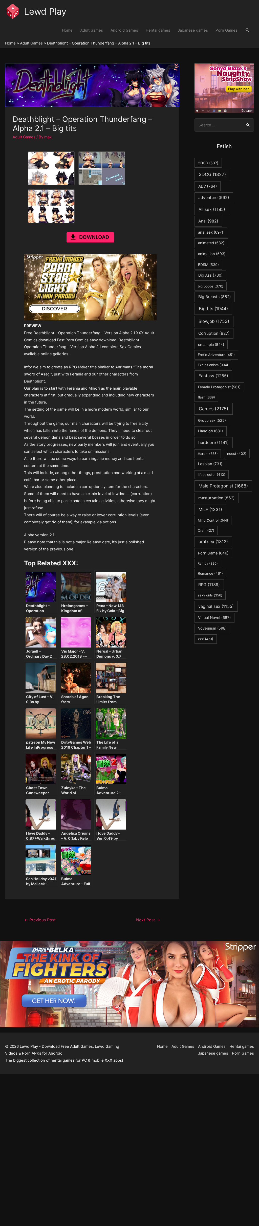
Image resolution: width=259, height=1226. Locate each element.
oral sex (213, 541)
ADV (207, 186)
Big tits (213, 308)
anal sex (210, 232)
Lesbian (210, 463)
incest (236, 454)
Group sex (212, 420)
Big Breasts (214, 296)
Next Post (148, 920)
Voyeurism (212, 628)
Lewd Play (45, 11)
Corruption (214, 333)
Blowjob (214, 321)
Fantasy (213, 375)
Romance (210, 573)
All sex (212, 209)
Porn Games (226, 30)
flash (206, 397)
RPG (209, 584)
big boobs (210, 286)
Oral (206, 530)
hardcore (213, 442)
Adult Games (91, 30)
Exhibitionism (213, 365)
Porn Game (213, 553)
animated (211, 243)
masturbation (216, 498)
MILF (210, 509)
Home (67, 30)
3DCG (212, 174)
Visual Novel (214, 617)
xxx (205, 639)
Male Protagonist (223, 485)
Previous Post (40, 920)
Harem (208, 454)
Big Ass (210, 275)
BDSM (208, 264)
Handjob (210, 431)
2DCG (208, 163)
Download (94, 237)
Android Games (124, 30)
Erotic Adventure (216, 355)
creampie (211, 344)
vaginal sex (216, 606)
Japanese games (193, 30)
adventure (213, 197)
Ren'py (208, 563)
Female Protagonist (219, 387)
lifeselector (211, 475)
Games (213, 408)
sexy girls (210, 595)
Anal (208, 221)
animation (211, 254)
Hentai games (158, 30)
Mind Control (213, 520)
